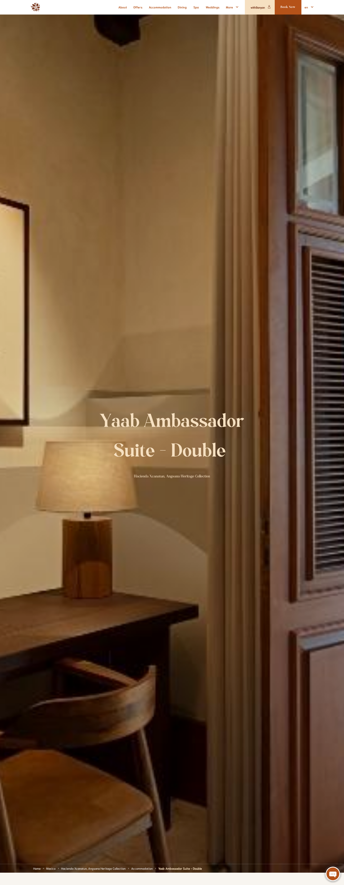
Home (37, 868)
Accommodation (142, 868)
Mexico (51, 868)
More (229, 7)
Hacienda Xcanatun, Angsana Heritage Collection (93, 868)
